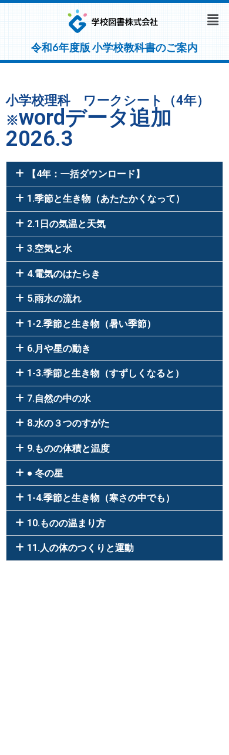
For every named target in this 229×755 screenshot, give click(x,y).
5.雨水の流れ (54, 298)
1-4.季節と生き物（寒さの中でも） (101, 497)
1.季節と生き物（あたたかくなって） (106, 198)
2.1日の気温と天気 (66, 223)
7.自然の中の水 (59, 398)
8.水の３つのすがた (68, 423)
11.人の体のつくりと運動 (80, 547)
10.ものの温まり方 (66, 523)
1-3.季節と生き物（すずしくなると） (105, 373)
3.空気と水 (49, 248)
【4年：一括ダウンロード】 (86, 173)
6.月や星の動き (59, 348)
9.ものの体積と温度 (68, 448)
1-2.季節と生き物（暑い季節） (91, 323)
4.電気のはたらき (63, 273)
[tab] (114, 174)
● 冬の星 (45, 473)
